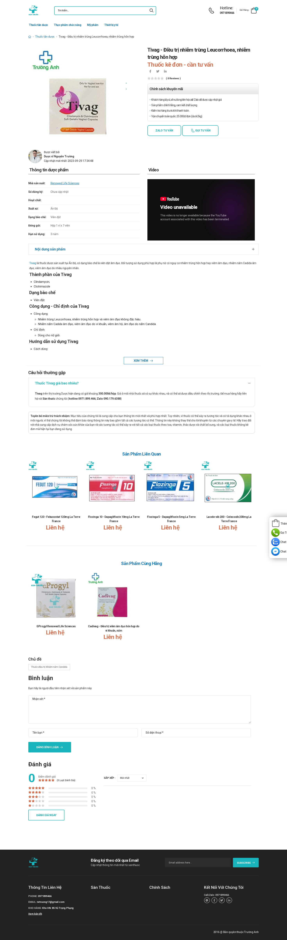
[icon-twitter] (158, 72)
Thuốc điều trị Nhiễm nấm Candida (49, 667)
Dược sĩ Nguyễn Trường (59, 156)
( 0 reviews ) (173, 78)
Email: (32, 901)
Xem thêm (141, 360)
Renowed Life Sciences (65, 183)
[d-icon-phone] (212, 11)
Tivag (32, 263)
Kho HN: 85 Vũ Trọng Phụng (58, 908)
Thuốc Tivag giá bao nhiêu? (57, 383)
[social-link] (207, 900)
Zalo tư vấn (164, 130)
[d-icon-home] (29, 36)
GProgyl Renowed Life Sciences (56, 626)
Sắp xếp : (110, 777)
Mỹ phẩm (92, 24)
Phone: (32, 896)
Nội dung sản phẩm (50, 249)
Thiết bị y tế (111, 24)
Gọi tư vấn (202, 130)
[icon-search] (151, 10)
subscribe (244, 862)
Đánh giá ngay (46, 815)
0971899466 (227, 12)
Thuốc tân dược (38, 24)
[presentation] (252, 499)
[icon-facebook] (150, 72)
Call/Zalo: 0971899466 (216, 894)
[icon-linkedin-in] (165, 72)
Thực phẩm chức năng (67, 24)
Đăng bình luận (47, 747)
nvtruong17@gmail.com (50, 901)
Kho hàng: (35, 908)
